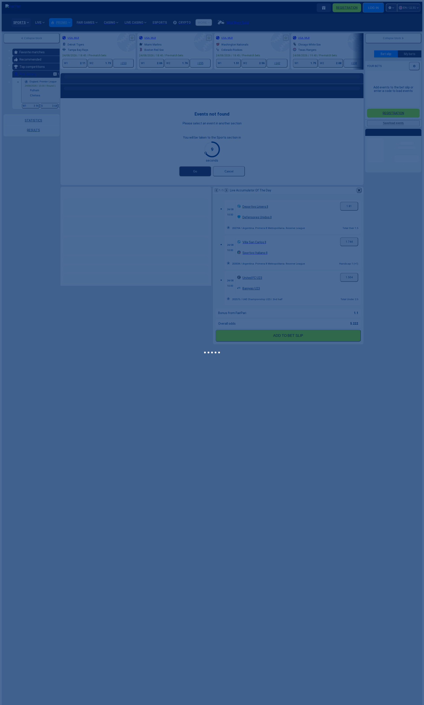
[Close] (288, 339)
